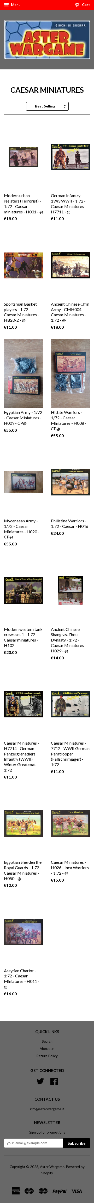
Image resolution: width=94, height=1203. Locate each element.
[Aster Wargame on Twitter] (40, 1080)
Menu (15, 4)
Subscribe (77, 1143)
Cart (85, 4)
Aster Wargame (52, 1167)
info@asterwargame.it (47, 1109)
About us (47, 1049)
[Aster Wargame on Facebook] (54, 1080)
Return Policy (47, 1056)
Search (47, 1041)
